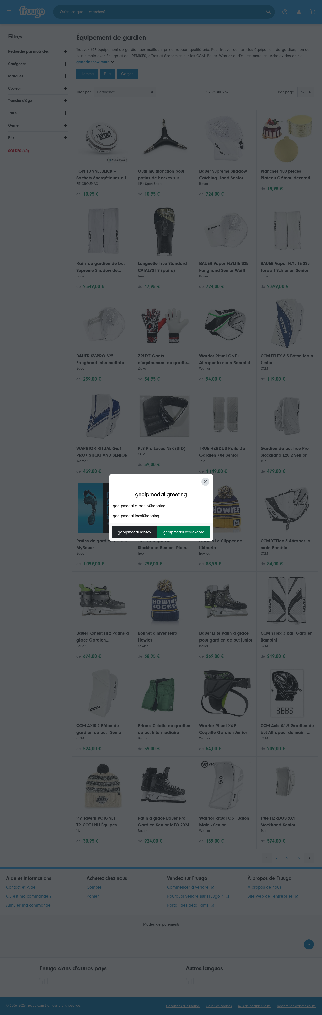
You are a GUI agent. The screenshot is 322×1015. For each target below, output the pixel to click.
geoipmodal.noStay (134, 532)
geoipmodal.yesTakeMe (183, 532)
